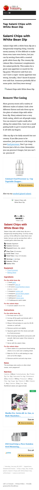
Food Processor (12, 270)
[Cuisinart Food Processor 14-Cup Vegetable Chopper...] (19, 167)
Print (18, 216)
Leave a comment (19, 473)
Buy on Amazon (26, 185)
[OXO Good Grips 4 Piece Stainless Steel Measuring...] (19, 436)
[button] (6, 13)
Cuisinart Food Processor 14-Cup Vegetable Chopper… (19, 180)
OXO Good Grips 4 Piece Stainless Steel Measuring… (19, 445)
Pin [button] (23, 216)
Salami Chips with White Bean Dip (16, 37)
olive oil (17, 284)
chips (19, 468)
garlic (14, 282)
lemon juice (20, 298)
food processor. (13, 144)
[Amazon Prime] (19, 453)
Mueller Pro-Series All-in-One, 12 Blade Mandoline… (19, 414)
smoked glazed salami (22, 194)
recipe (31, 468)
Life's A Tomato (8, 484)
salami (5, 471)
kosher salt (19, 291)
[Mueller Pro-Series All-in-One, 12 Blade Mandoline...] (19, 402)
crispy (23, 468)
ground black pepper (22, 293)
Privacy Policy (19, 484)
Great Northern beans (22, 287)
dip (27, 468)
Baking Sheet (11, 272)
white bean (7, 473)
